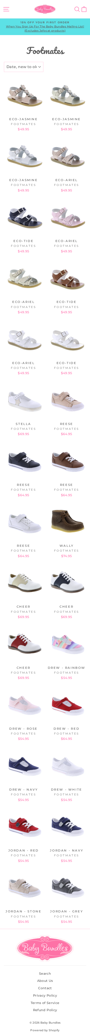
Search (45, 973)
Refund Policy (45, 1010)
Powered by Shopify (45, 1030)
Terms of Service (45, 1003)
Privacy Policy (45, 995)
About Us (45, 981)
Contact (45, 988)
